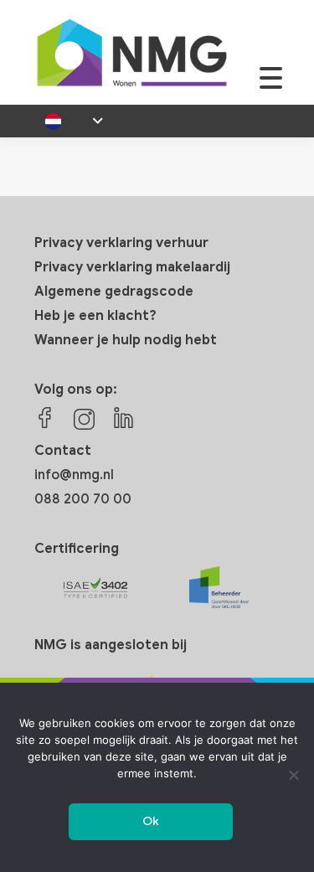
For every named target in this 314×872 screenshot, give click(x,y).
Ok (151, 821)
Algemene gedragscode (113, 291)
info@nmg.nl (74, 475)
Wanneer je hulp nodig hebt (125, 340)
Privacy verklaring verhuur (121, 243)
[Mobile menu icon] (271, 87)
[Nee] (293, 774)
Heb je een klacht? (95, 315)
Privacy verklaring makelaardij (132, 267)
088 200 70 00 (82, 499)
